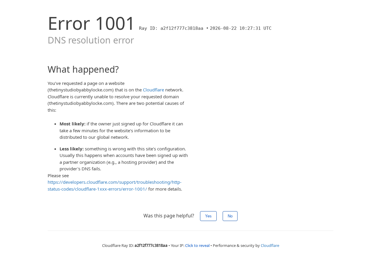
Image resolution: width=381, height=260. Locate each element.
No (230, 216)
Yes (208, 216)
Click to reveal (197, 245)
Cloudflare (153, 90)
